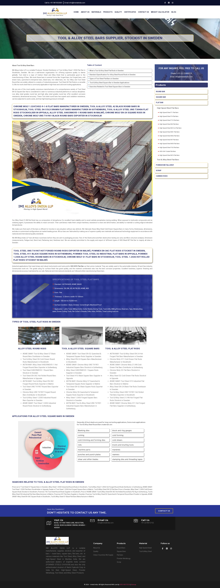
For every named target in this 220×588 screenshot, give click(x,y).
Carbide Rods (162, 176)
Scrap (158, 170)
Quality (118, 12)
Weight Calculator (160, 12)
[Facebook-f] (165, 2)
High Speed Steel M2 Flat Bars (169, 124)
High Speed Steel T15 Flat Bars (169, 120)
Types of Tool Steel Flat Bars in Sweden (104, 79)
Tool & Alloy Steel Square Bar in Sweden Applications (109, 83)
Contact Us (143, 12)
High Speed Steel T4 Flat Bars (169, 116)
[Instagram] (172, 2)
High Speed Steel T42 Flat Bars (169, 147)
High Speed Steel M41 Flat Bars (170, 132)
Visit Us (58, 520)
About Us (85, 12)
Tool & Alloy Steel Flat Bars (168, 160)
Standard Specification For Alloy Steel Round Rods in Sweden (112, 75)
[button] (164, 510)
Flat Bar (159, 102)
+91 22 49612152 (147, 523)
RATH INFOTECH (125, 584)
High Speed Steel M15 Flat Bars (170, 155)
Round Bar (160, 91)
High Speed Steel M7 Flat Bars (169, 140)
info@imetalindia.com (106, 523)
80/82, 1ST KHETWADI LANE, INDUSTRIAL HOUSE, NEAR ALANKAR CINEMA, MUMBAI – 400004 (70, 525)
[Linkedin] (168, 2)
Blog (173, 12)
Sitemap (133, 584)
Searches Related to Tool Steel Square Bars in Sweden (109, 87)
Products (107, 12)
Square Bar (161, 97)
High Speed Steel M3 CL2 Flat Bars (171, 128)
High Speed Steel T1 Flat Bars (169, 112)
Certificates (130, 12)
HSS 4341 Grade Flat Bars (168, 151)
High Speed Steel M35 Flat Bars (170, 143)
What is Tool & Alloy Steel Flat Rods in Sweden (106, 71)
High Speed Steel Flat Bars (168, 108)
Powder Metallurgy (165, 165)
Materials (96, 12)
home (76, 12)
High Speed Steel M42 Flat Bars (170, 136)
